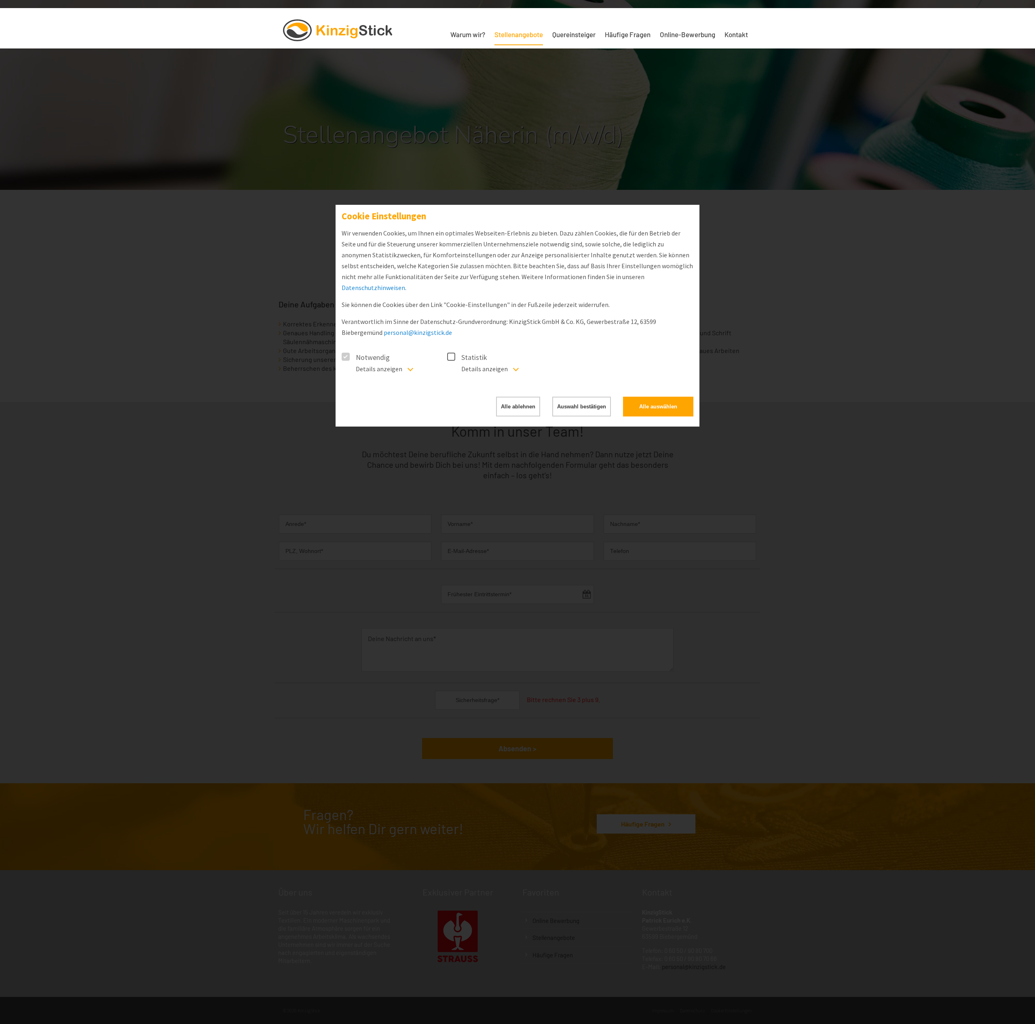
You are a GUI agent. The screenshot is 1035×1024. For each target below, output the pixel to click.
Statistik (474, 357)
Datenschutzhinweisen (373, 288)
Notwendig (373, 357)
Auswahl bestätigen (581, 407)
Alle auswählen (658, 407)
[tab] (375, 372)
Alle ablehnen (518, 407)
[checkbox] (346, 357)
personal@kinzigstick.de (418, 332)
